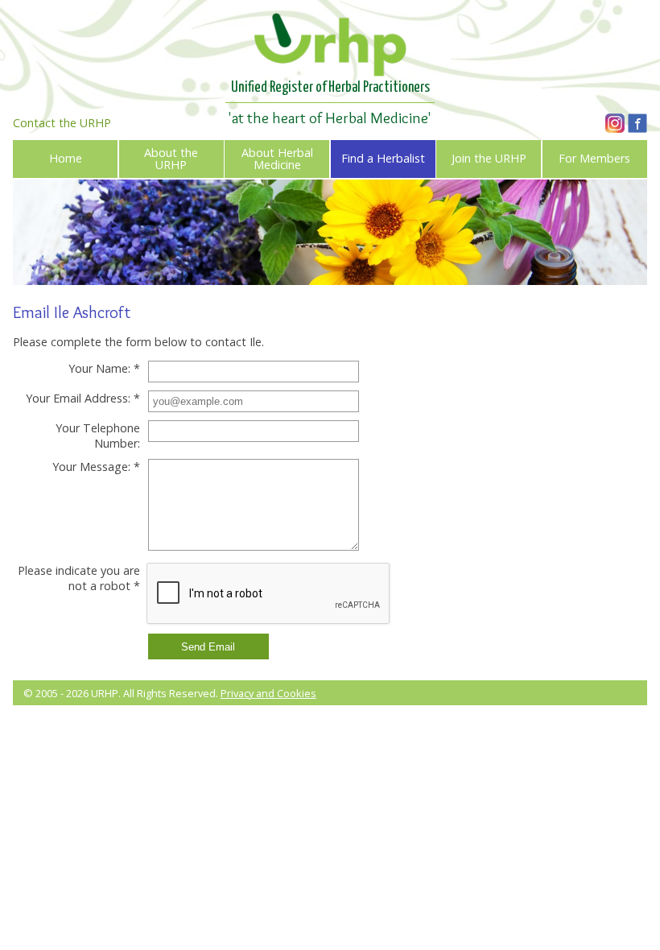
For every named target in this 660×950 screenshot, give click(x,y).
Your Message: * (96, 466)
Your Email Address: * (83, 398)
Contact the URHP (62, 122)
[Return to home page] (330, 72)
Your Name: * (104, 368)
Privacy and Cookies (268, 693)
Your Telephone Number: (98, 435)
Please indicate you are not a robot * (79, 578)
